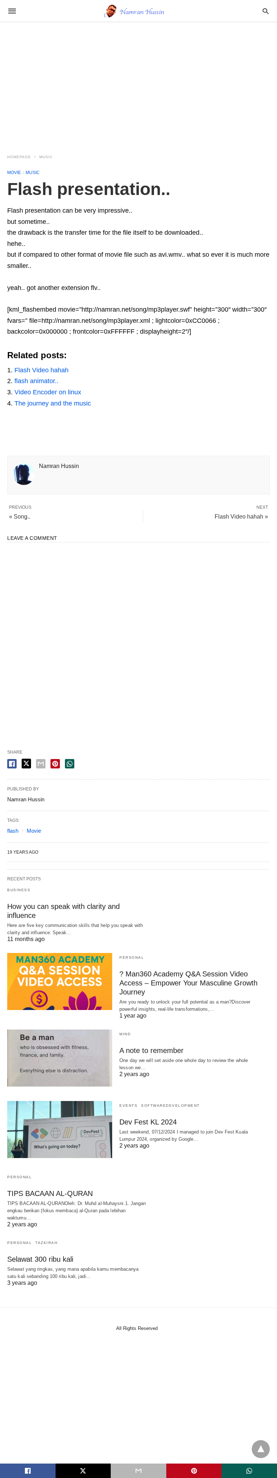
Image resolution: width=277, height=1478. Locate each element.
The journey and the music (52, 403)
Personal (131, 957)
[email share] (40, 763)
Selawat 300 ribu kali (40, 1259)
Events (128, 1106)
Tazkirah (46, 1243)
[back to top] (261, 1449)
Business (18, 890)
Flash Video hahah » (241, 516)
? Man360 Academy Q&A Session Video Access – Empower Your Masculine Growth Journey (188, 983)
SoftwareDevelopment (170, 1106)
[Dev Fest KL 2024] (59, 1129)
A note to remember (151, 1050)
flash (12, 831)
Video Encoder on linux (47, 392)
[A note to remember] (59, 1058)
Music (46, 157)
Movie (14, 172)
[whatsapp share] (69, 763)
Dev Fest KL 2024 (148, 1122)
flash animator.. (36, 381)
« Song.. (19, 516)
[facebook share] (12, 763)
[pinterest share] (55, 763)
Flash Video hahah (41, 370)
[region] (138, 84)
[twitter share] (26, 763)
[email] (138, 1471)
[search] (265, 11)
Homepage (19, 157)
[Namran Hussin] (138, 10)
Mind (125, 1034)
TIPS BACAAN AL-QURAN (50, 1193)
